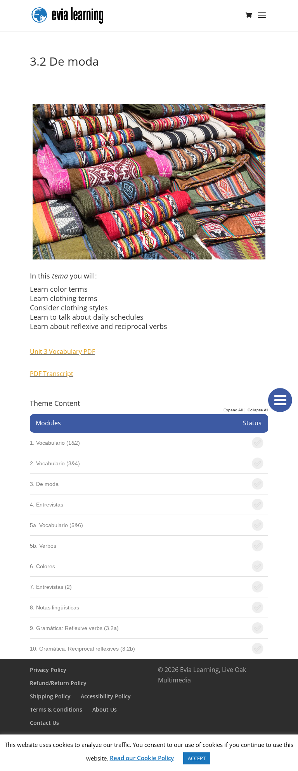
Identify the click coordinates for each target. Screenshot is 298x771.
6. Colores (42, 566)
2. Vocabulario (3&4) (55, 463)
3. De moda (44, 484)
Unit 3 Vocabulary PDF (62, 351)
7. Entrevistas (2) (51, 587)
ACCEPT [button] (197, 758)
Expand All (233, 410)
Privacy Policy (48, 670)
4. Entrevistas (46, 504)
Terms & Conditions (56, 709)
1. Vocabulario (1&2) (55, 443)
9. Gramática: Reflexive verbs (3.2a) (74, 628)
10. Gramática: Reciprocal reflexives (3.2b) (82, 649)
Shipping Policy (50, 696)
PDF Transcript (51, 373)
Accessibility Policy (106, 696)
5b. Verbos (43, 546)
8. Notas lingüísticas (54, 607)
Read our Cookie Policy (142, 758)
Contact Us (44, 722)
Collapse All (258, 410)
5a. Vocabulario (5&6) (56, 525)
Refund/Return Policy (58, 683)
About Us (104, 709)
